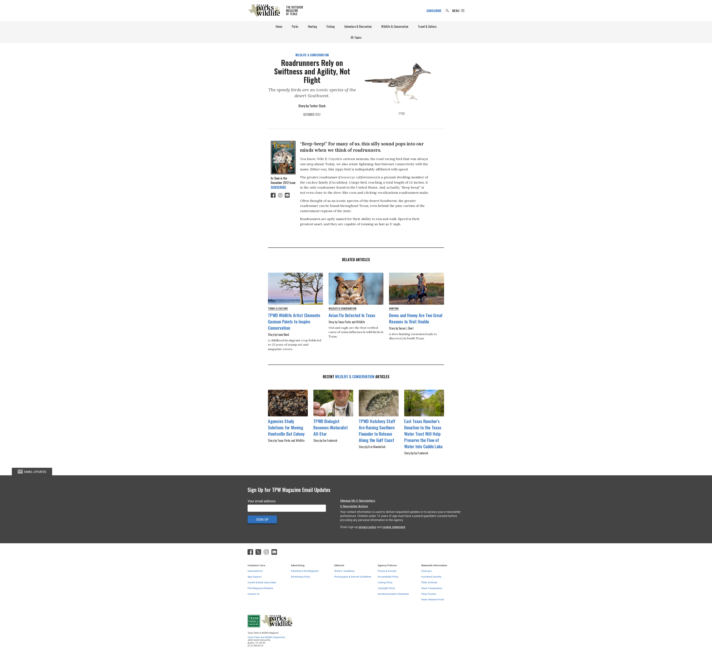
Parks (295, 26)
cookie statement (394, 527)
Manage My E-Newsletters (357, 501)
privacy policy (367, 527)
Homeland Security (431, 576)
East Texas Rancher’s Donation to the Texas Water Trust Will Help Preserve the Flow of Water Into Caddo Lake (423, 434)
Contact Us (253, 594)
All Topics (356, 37)
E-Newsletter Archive (354, 506)
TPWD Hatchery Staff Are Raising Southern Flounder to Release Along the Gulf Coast (377, 430)
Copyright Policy (386, 588)
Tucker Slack (317, 105)
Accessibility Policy (388, 576)
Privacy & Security (387, 571)
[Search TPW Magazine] (447, 11)
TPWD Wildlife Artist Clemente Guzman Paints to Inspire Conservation (294, 321)
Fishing (331, 26)
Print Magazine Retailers (260, 588)
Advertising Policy (300, 576)
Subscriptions (255, 571)
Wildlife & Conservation (394, 26)
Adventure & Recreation (358, 26)
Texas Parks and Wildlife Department (266, 637)
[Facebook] (273, 195)
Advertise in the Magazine (305, 571)
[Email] (287, 195)
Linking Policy (385, 582)
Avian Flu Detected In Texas (352, 315)
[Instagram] (280, 195)
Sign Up (262, 519)
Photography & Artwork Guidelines (352, 576)
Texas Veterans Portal (432, 599)
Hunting (312, 26)
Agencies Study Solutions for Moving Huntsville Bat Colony (286, 427)
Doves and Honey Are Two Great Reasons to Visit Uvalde (416, 318)
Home (279, 26)
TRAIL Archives (429, 582)
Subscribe (433, 10)
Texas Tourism (428, 594)
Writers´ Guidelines (344, 571)
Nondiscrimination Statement (393, 594)
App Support (254, 576)
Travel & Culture (427, 26)
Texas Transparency (431, 588)
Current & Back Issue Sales (262, 582)
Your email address (262, 501)
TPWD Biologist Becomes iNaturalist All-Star (330, 427)
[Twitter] (259, 551)
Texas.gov (426, 571)
